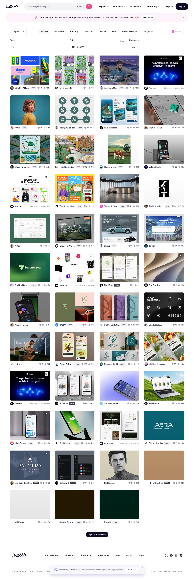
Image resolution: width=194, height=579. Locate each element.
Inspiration (86, 555)
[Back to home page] (12, 6)
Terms (32, 571)
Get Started (148, 17)
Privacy (40, 571)
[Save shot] (38, 79)
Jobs (153, 571)
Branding (73, 31)
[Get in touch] (33, 79)
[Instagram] (176, 555)
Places (167, 571)
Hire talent (70, 555)
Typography (148, 31)
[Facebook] (171, 555)
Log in (182, 6)
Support (142, 555)
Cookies (49, 571)
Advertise (179, 88)
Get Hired (134, 6)
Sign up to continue (97, 534)
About (129, 555)
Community (151, 6)
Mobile (103, 31)
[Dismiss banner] (142, 567)
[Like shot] (44, 79)
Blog (117, 555)
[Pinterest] (181, 555)
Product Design (129, 31)
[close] (184, 17)
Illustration (89, 31)
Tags (12, 40)
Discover (44, 31)
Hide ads (168, 88)
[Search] (89, 6)
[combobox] (49, 6)
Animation (59, 31)
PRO (33, 88)
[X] (166, 555)
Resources (177, 571)
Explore (102, 6)
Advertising (103, 555)
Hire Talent (118, 6)
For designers (51, 555)
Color (72, 40)
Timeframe (134, 40)
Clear (122, 41)
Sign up (169, 6)
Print (114, 31)
